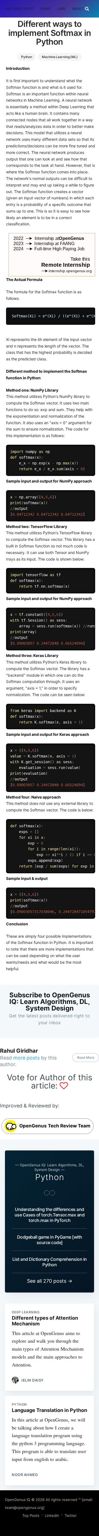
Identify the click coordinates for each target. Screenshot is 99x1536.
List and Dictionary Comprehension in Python (49, 1261)
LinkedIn (52, 1515)
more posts (26, 1058)
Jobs (61, 9)
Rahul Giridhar (19, 1050)
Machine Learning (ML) (60, 57)
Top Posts (30, 1515)
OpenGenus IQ (17, 1499)
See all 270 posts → (49, 1281)
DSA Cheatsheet (19, 9)
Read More (85, 1057)
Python (26, 57)
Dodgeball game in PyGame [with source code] (49, 1239)
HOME (45, 9)
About (77, 9)
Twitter (71, 1515)
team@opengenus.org (24, 1507)
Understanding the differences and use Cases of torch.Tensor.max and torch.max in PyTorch (50, 1215)
